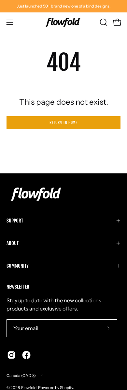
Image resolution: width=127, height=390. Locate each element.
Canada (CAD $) (21, 375)
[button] (102, 22)
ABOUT (13, 243)
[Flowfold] (63, 22)
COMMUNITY (18, 266)
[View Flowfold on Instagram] (11, 355)
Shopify (66, 387)
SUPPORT (15, 221)
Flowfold (28, 387)
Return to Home (63, 122)
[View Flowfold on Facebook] (26, 355)
